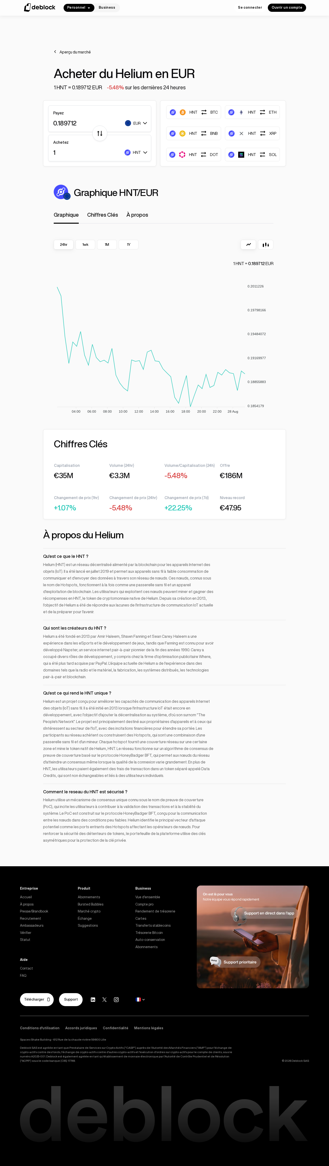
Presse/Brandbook (34, 911)
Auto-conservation (150, 939)
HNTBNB (203, 133)
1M (107, 244)
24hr (63, 244)
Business (107, 7)
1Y (129, 244)
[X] (104, 999)
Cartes (140, 918)
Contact (26, 968)
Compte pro (144, 904)
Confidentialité (115, 1028)
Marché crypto (89, 911)
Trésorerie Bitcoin (149, 932)
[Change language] (140, 999)
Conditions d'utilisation (39, 1028)
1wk (85, 244)
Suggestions (88, 925)
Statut (25, 939)
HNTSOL (262, 154)
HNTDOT (203, 154)
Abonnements (89, 897)
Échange (85, 918)
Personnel (76, 7)
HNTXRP (262, 133)
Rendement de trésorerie (155, 911)
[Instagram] (116, 999)
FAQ (23, 975)
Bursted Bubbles (90, 904)
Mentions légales (148, 1028)
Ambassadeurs (31, 925)
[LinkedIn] (93, 999)
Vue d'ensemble (147, 897)
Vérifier (25, 932)
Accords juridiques (81, 1028)
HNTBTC (204, 112)
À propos (26, 904)
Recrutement (30, 918)
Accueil (26, 897)
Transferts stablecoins (153, 925)
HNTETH (262, 112)
